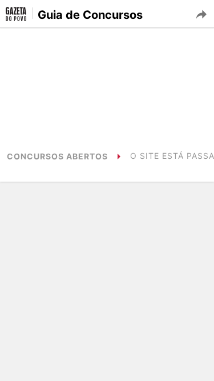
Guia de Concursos (90, 15)
